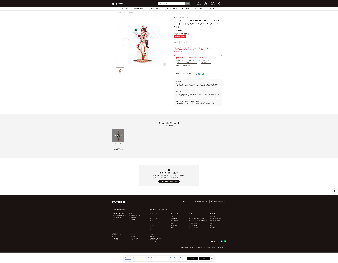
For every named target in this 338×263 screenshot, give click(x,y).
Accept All (204, 258)
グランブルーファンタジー (119, 213)
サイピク (133, 219)
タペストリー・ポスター (215, 218)
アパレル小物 (194, 225)
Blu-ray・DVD (174, 213)
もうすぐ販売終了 (138, 8)
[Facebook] (222, 241)
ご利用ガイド (134, 236)
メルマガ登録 (115, 240)
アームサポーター (156, 220)
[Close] (212, 258)
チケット (154, 230)
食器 (211, 223)
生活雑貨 (173, 223)
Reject (192, 258)
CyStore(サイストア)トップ (121, 12)
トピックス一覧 (211, 8)
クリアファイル (213, 216)
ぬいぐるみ (154, 218)
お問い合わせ (134, 240)
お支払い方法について (204, 60)
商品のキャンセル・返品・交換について (187, 63)
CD (191, 213)
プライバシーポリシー (155, 240)
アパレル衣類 (174, 225)
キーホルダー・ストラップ (197, 216)
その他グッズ (213, 227)
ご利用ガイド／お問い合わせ (169, 181)
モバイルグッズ (155, 223)
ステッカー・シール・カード (197, 218)
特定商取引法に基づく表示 (156, 238)
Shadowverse (134, 213)
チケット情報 (186, 8)
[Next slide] (226, 140)
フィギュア (212, 213)
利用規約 (152, 236)
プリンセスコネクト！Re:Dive (120, 215)
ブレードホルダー (175, 220)
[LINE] (225, 241)
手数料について (191, 60)
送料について (180, 60)
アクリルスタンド (132, 12)
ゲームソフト (155, 213)
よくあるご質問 (134, 238)
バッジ (172, 216)
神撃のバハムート (135, 217)
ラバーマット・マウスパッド (216, 220)
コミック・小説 (194, 227)
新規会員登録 (115, 238)
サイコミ (115, 219)
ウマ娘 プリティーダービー (137, 215)
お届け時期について (206, 63)
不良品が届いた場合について (184, 65)
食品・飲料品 (194, 223)
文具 (153, 227)
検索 (187, 3)
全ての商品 (125, 8)
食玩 (153, 225)
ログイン (114, 236)
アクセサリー (213, 225)
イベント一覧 (198, 8)
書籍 (172, 227)
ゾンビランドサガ (117, 217)
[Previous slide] (112, 140)
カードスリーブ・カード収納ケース (199, 220)
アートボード (174, 218)
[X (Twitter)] (218, 241)
